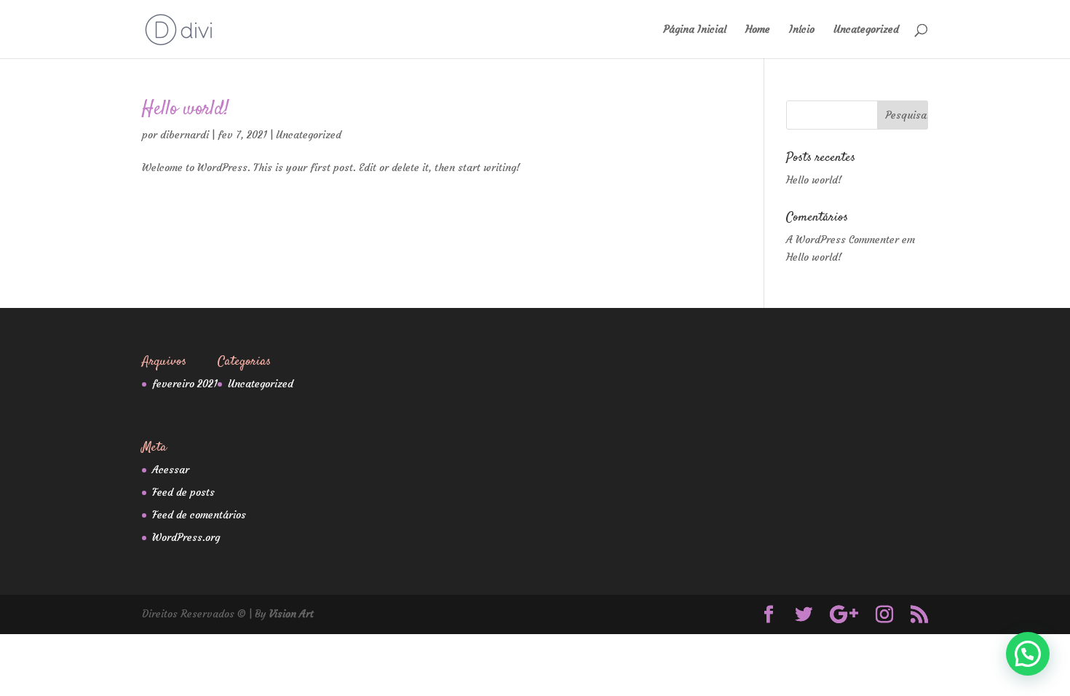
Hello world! (185, 109)
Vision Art (291, 613)
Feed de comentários (199, 514)
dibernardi (184, 134)
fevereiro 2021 (185, 383)
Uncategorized (866, 30)
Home (757, 30)
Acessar (170, 469)
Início (802, 30)
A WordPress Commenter (842, 239)
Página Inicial (694, 30)
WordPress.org (186, 537)
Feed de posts (183, 492)
